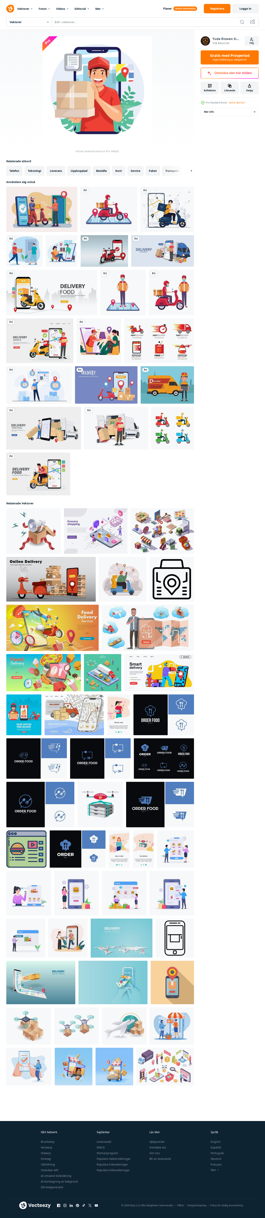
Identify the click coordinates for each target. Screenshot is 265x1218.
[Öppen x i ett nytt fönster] (90, 1205)
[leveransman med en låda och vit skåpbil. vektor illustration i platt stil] (116, 428)
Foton (43, 9)
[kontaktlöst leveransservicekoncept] (61, 251)
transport (171, 171)
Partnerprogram (107, 1153)
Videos (60, 9)
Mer (98, 9)
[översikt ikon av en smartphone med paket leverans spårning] (175, 938)
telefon (14, 171)
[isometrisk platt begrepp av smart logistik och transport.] (102, 672)
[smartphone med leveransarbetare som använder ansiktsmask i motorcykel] (108, 209)
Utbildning (48, 1164)
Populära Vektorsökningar (114, 1159)
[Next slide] (188, 171)
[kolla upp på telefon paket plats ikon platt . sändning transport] (172, 982)
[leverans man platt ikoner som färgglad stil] (172, 428)
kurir (118, 171)
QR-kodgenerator (52, 1187)
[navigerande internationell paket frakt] (124, 1026)
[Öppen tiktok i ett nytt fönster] (83, 1205)
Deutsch (216, 1159)
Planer (167, 8)
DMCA (101, 1147)
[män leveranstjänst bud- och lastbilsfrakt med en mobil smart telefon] (162, 251)
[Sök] (242, 22)
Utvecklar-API (49, 1170)
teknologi (34, 171)
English (215, 1142)
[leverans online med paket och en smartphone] (106, 385)
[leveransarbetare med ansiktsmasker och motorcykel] (171, 292)
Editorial (80, 9)
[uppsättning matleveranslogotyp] (159, 340)
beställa (101, 171)
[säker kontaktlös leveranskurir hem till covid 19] (24, 251)
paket (153, 171)
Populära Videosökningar (113, 1170)
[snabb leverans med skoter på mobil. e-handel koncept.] (51, 579)
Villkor (180, 1205)
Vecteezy (46, 1147)
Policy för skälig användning (226, 1205)
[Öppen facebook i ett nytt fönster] (58, 1205)
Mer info (209, 111)
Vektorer (23, 9)
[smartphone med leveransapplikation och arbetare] (123, 292)
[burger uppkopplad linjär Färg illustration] (26, 849)
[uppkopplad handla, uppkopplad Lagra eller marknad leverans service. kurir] (123, 579)
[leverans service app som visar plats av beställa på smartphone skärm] (172, 579)
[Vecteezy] (10, 9)
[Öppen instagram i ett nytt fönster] (64, 1205)
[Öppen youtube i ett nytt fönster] (96, 1205)
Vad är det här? (237, 102)
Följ (252, 43)
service (135, 171)
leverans (56, 171)
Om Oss (154, 1153)
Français (216, 1164)
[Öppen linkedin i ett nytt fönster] (71, 1205)
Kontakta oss (157, 1147)
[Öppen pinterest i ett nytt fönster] (77, 1205)
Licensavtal (104, 1142)
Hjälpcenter (157, 1142)
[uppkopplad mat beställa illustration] (175, 849)
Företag (46, 1159)
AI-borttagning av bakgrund (59, 1181)
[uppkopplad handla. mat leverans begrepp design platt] (23, 714)
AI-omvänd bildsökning (56, 1176)
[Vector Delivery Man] (167, 385)
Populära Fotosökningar (112, 1164)
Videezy (46, 1153)
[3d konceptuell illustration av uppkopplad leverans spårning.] (148, 628)
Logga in (245, 8)
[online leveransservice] (41, 209)
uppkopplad (79, 171)
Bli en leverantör (160, 1159)
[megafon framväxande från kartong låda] (33, 531)
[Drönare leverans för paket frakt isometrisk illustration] (28, 1026)
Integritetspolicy (197, 1205)
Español (216, 1147)
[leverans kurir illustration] (98, 340)
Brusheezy (48, 1142)
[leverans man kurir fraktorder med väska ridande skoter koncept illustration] (167, 209)
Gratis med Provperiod (230, 57)
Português (217, 1153)
